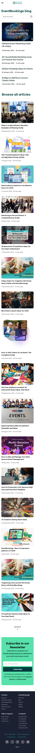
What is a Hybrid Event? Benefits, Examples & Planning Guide (14, 127)
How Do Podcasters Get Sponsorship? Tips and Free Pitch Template (17, 489)
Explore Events (5, 707)
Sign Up (20, 702)
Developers (4, 721)
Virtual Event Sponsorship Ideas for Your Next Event (15, 615)
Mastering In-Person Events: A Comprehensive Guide (13, 217)
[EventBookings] (17, 3)
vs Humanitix (22, 725)
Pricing (3, 709)
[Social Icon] (7, 742)
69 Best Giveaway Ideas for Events (17, 69)
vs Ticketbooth (22, 723)
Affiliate (20, 707)
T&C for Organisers (23, 734)
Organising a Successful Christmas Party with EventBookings (15, 584)
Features (4, 698)
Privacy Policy (21, 679)
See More (17, 627)
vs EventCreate (23, 728)
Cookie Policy (22, 737)
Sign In (20, 704)
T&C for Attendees (9, 734)
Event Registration (6, 702)
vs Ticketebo (22, 721)
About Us (21, 698)
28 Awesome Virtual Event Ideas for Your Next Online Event (16, 248)
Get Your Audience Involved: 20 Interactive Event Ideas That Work (15, 389)
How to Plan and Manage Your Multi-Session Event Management (15, 458)
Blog (19, 700)
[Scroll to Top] (17, 747)
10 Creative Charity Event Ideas (14, 520)
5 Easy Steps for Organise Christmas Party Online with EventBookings (16, 282)
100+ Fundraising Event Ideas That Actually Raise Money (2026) (15, 156)
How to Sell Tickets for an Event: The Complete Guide (16, 354)
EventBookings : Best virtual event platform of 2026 (15, 550)
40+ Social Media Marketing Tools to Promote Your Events (17, 58)
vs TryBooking (22, 717)
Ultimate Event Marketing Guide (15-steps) (16, 45)
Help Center (5, 717)
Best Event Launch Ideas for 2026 (15, 311)
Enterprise (4, 704)
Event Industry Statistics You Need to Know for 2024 (16, 187)
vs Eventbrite (22, 719)
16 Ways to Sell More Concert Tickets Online (15, 79)
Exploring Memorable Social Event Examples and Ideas (15, 427)
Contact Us (4, 719)
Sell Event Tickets (6, 700)
